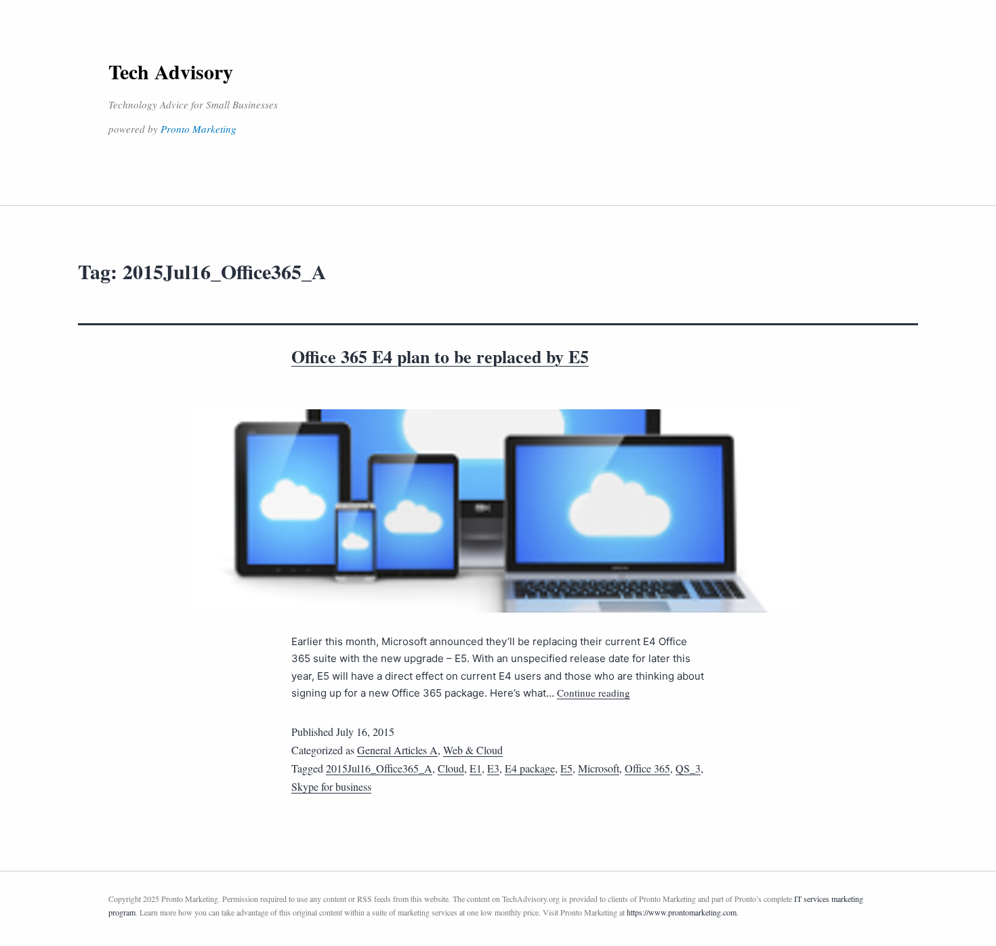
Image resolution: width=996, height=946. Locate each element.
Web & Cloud (473, 750)
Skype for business (331, 786)
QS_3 (688, 768)
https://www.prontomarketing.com (681, 912)
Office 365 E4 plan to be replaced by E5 (440, 356)
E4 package (530, 768)
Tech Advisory (170, 71)
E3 (493, 768)
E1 (476, 768)
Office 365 (647, 768)
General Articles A (397, 750)
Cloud (451, 768)
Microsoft (598, 768)
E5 (566, 768)
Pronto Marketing (198, 129)
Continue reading (593, 692)
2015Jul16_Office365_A (379, 768)
